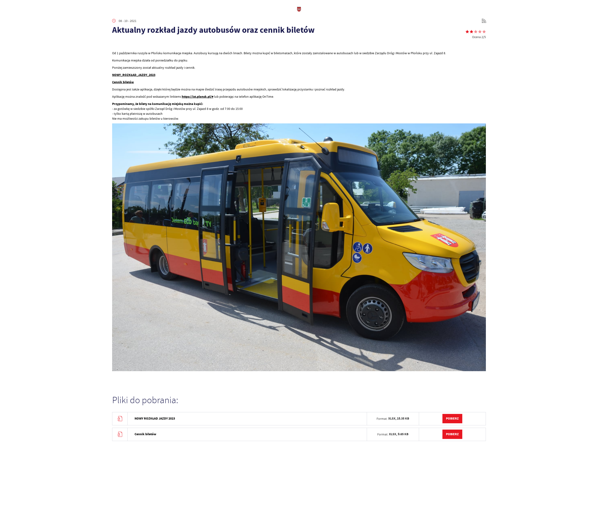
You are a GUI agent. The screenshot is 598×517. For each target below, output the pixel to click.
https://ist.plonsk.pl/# (197, 96)
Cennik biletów (123, 82)
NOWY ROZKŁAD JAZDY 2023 (155, 418)
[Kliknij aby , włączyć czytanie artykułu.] (116, 43)
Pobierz (452, 418)
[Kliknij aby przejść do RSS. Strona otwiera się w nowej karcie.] (484, 20)
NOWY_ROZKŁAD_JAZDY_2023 (133, 75)
